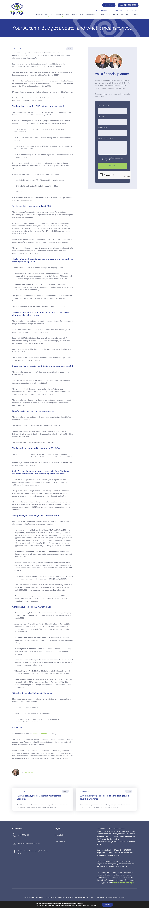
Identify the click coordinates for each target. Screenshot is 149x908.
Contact (136, 14)
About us (39, 14)
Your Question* (106, 139)
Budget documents (40, 734)
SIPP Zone (118, 10)
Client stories (105, 14)
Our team (48, 14)
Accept (107, 905)
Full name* (103, 106)
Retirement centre (132, 10)
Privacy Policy (106, 160)
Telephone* (103, 128)
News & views (117, 14)
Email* (101, 117)
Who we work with (62, 14)
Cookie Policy (60, 841)
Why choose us (77, 14)
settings (93, 906)
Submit (112, 166)
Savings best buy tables (103, 10)
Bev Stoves (29, 772)
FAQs (128, 14)
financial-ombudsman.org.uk (123, 883)
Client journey (91, 14)
